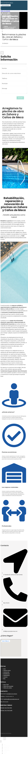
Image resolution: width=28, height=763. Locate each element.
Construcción (6, 672)
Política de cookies (7, 687)
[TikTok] (9, 728)
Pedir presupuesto (6, 5)
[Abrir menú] (2, 52)
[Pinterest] (7, 728)
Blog (5, 37)
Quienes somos (7, 670)
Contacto (5, 677)
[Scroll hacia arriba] (2, 738)
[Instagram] (4, 728)
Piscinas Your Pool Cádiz (6, 707)
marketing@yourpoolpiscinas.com (11, 699)
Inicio (4, 668)
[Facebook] (2, 728)
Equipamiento (6, 675)
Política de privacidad (8, 686)
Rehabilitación (6, 673)
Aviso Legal (6, 684)
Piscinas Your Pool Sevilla (6, 710)
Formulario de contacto (11, 693)
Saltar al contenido (5, 11)
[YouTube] (6, 728)
